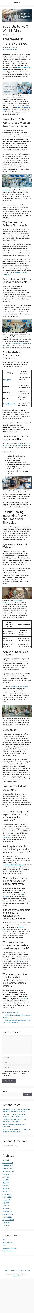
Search (4, 1091)
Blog (6, 1012)
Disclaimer (19, 1270)
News (4, 1245)
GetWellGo (24, 999)
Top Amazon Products (9, 1248)
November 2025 (7, 1166)
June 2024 (6, 1205)
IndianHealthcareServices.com (15, 865)
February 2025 (7, 1191)
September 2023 (8, 1220)
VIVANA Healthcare (18, 343)
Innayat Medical (18, 445)
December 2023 (7, 1214)
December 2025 (7, 1163)
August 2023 (6, 1223)
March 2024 (6, 1208)
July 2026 (5, 1160)
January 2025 (7, 1194)
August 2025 (6, 1174)
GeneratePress (17, 1276)
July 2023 (5, 1225)
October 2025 (7, 1168)
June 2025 (5, 1180)
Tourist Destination (8, 1251)
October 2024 (7, 1197)
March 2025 (6, 1188)
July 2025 (5, 1177)
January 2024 (7, 1211)
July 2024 (5, 1203)
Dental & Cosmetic (9, 404)
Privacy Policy (26, 1270)
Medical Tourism (13, 1012)
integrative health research (19, 686)
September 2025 (8, 1171)
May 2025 (5, 1183)
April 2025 (5, 1186)
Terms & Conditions (9, 1270)
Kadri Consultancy (19, 961)
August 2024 (6, 1200)
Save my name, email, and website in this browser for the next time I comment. (16, 1073)
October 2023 (7, 1217)
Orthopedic (7, 380)
